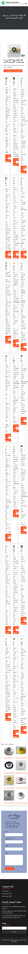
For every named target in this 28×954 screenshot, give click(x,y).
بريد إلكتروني (10, 838)
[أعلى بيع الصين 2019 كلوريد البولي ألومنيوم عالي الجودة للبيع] (21, 765)
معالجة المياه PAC (7, 893)
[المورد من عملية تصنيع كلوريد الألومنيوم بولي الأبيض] (9, 765)
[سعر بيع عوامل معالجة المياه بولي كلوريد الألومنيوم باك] (21, 750)
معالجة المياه (5, 891)
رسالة (7, 853)
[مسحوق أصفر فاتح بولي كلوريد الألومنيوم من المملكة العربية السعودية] (9, 795)
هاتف (7, 846)
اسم (7, 831)
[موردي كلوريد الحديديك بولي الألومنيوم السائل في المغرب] (21, 780)
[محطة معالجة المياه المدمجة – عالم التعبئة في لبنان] (9, 750)
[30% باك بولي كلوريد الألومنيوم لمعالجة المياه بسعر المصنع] (21, 795)
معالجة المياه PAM (7, 896)
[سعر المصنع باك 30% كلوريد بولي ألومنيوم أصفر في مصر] (9, 780)
